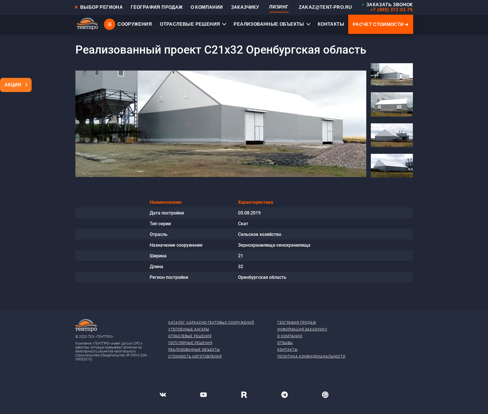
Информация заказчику (302, 329)
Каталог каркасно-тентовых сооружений (211, 323)
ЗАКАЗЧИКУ (245, 7)
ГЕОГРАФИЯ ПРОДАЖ (156, 7)
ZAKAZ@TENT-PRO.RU (325, 7)
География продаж (296, 323)
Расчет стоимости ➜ (381, 24)
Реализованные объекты (194, 350)
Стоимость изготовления (195, 356)
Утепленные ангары (188, 329)
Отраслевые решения (190, 336)
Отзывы (285, 343)
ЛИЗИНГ (278, 7)
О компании (289, 336)
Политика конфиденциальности (311, 356)
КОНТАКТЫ (331, 24)
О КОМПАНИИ (207, 7)
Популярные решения (190, 343)
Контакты (287, 350)
